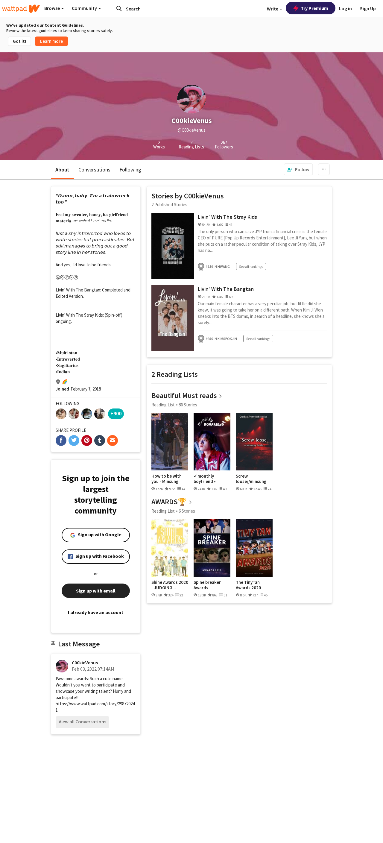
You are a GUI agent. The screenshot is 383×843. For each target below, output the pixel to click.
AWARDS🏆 (169, 501)
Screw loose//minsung (251, 478)
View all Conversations (82, 721)
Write (273, 9)
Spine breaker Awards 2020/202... (207, 585)
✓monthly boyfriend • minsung (205, 478)
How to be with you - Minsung (166, 478)
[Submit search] (119, 8)
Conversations (94, 169)
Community (85, 8)
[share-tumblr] (99, 440)
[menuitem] (298, 169)
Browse (52, 8)
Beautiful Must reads (184, 395)
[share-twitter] (74, 440)
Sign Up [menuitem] (368, 8)
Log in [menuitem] (345, 8)
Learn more (51, 41)
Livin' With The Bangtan (226, 288)
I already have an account (95, 612)
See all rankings (251, 266)
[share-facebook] (61, 440)
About (62, 169)
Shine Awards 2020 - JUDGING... (169, 585)
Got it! (19, 41)
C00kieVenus (85, 662)
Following (130, 169)
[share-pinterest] (86, 440)
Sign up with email (95, 591)
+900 (115, 413)
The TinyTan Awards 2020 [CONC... (248, 585)
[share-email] (112, 440)
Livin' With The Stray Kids (227, 216)
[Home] (21, 9)
